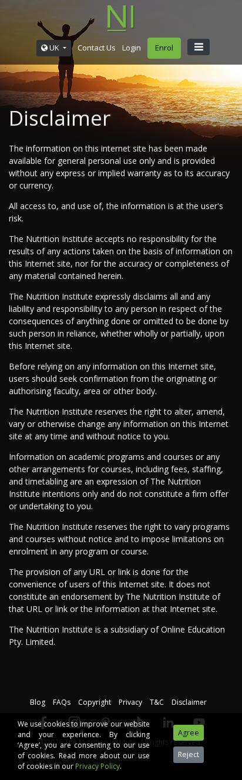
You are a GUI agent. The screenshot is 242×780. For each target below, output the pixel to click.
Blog (37, 702)
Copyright (94, 702)
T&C (157, 702)
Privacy (130, 702)
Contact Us (97, 47)
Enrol (164, 47)
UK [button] (54, 47)
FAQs (61, 702)
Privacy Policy (97, 766)
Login (131, 47)
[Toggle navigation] (198, 47)
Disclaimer (189, 702)
